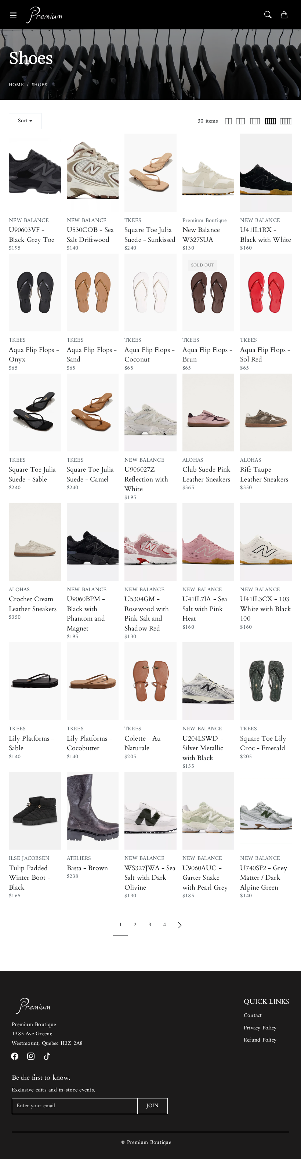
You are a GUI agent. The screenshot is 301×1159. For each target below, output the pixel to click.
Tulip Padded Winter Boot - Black (29, 878)
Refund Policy (260, 1040)
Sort (23, 121)
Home (16, 85)
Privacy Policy (260, 1028)
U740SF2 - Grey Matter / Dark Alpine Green (263, 878)
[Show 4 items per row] (255, 121)
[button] (15, 14)
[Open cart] (284, 15)
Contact (253, 1016)
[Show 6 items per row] (286, 121)
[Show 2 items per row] (228, 121)
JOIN (152, 1106)
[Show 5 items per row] (270, 121)
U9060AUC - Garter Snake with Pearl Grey (205, 878)
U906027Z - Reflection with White (146, 479)
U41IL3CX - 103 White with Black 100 (265, 609)
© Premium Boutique (146, 1142)
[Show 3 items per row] (241, 121)
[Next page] (180, 925)
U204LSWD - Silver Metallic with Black (203, 748)
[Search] (268, 15)
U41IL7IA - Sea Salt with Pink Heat (204, 609)
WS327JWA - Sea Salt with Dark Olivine (149, 878)
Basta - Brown (87, 868)
